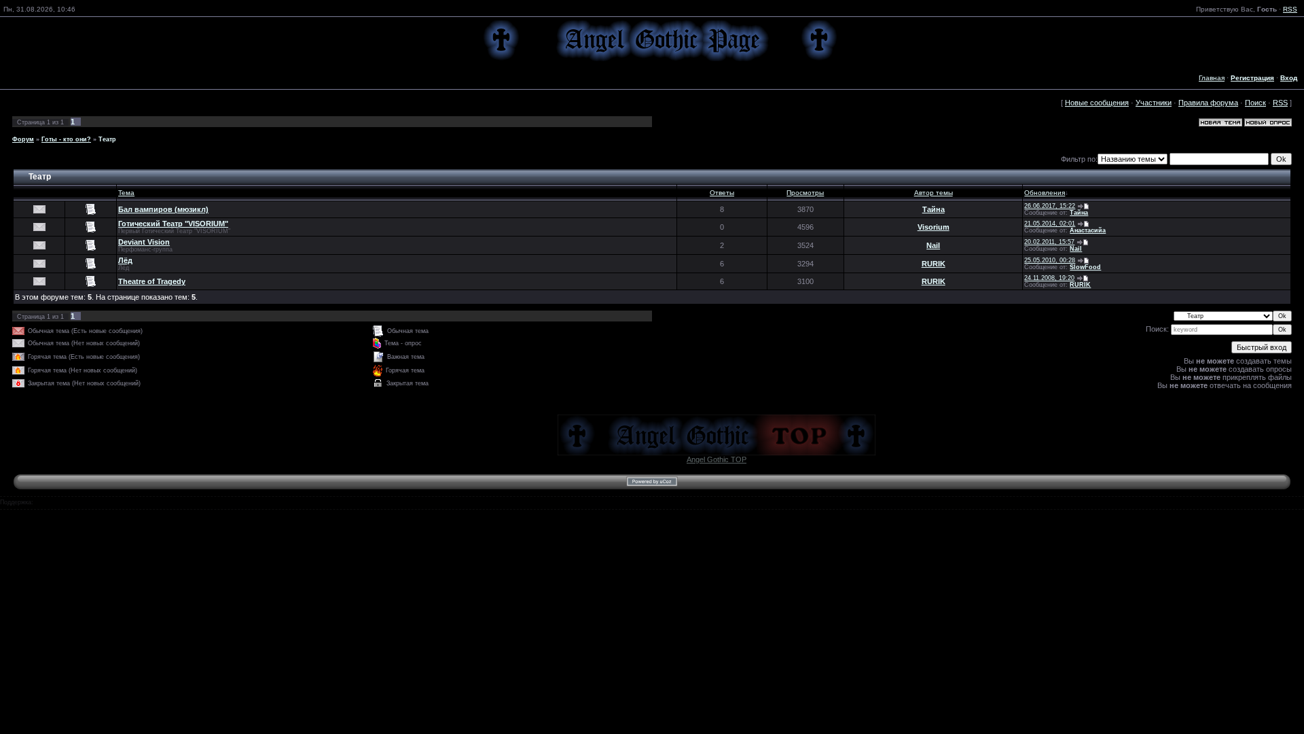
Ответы (722, 192)
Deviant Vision (144, 242)
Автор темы (933, 192)
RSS (1290, 9)
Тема (126, 192)
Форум (23, 139)
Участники (1154, 103)
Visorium (933, 227)
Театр (107, 139)
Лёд (125, 260)
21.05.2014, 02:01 (1049, 223)
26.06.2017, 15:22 (1049, 206)
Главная (1212, 78)
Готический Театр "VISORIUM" (173, 224)
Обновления (1044, 192)
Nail (933, 245)
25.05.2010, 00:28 (1049, 260)
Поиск (1255, 103)
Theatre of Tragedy (151, 281)
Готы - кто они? (66, 139)
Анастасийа (1088, 230)
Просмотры (805, 192)
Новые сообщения (1097, 103)
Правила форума (1208, 103)
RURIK (933, 264)
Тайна (933, 209)
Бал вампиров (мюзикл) (163, 209)
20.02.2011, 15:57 (1049, 242)
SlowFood (1085, 267)
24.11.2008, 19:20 (1049, 278)
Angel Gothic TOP (716, 459)
